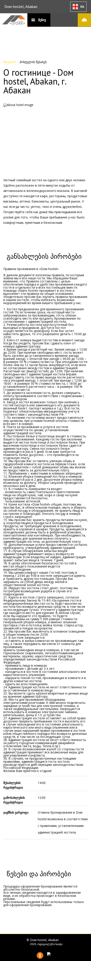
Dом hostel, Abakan (20, 6)
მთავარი (10, 62)
